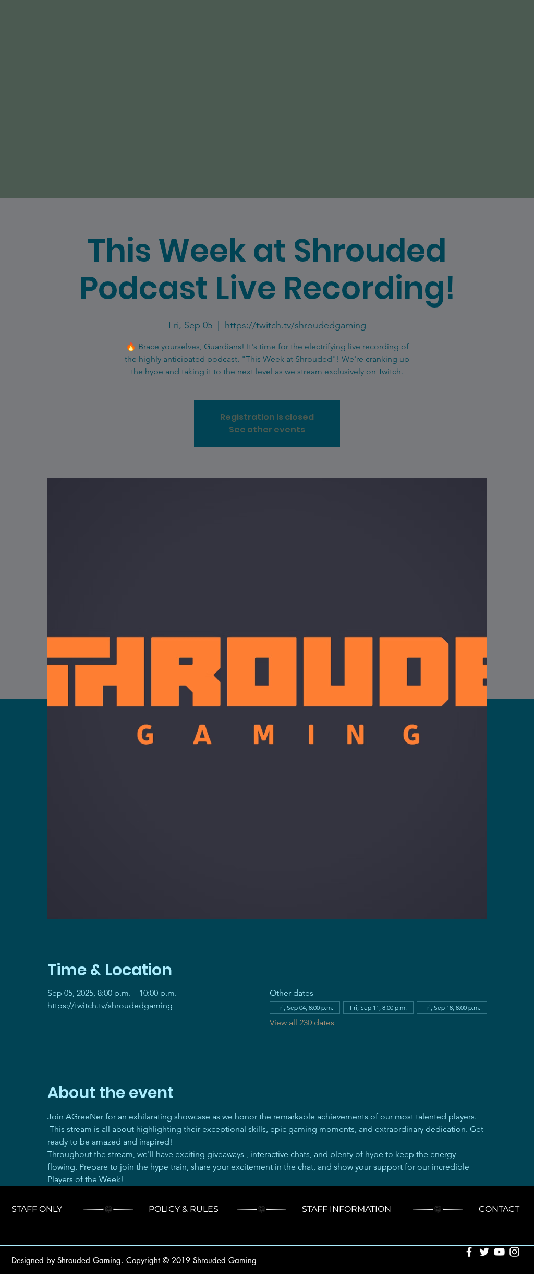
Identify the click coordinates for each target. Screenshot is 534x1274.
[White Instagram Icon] (514, 1251)
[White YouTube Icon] (499, 1251)
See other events (267, 429)
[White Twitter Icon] (484, 1251)
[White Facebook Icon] (469, 1251)
